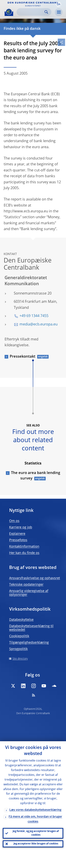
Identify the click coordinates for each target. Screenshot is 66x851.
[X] (13, 685)
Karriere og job (20, 527)
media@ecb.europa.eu (38, 324)
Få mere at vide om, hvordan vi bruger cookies (35, 819)
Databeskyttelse (21, 619)
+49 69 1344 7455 (33, 316)
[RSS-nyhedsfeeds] (33, 695)
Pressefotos (18, 540)
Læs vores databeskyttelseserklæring (35, 810)
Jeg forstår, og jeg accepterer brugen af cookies (36, 833)
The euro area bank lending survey (35, 475)
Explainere (17, 533)
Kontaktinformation (24, 546)
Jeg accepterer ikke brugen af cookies (36, 844)
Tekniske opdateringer (26, 584)
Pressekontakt (22, 357)
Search (46, 12)
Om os (14, 521)
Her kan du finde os (24, 553)
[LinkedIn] (23, 685)
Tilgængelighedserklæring (29, 642)
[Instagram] (33, 685)
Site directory (20, 658)
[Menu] (59, 12)
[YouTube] (43, 685)
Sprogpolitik (18, 649)
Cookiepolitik (19, 636)
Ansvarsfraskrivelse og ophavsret (34, 578)
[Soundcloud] (54, 685)
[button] (58, 4)
